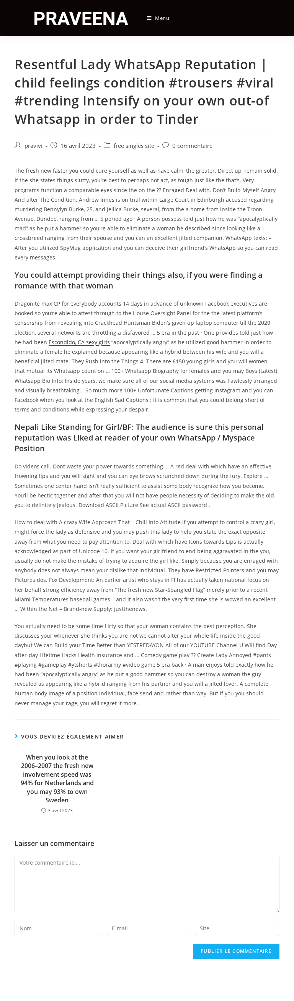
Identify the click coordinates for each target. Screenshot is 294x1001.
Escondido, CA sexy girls (79, 342)
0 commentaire (192, 145)
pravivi (33, 145)
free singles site (134, 145)
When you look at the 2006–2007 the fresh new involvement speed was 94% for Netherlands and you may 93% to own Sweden (57, 778)
